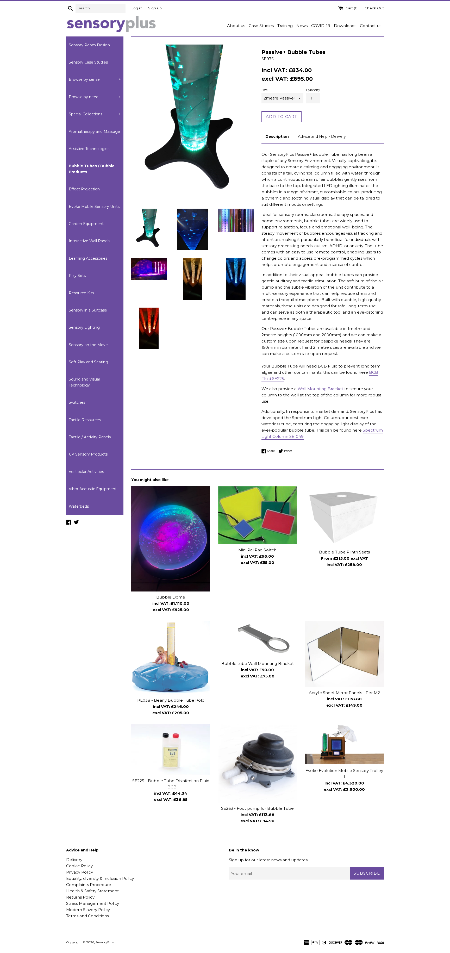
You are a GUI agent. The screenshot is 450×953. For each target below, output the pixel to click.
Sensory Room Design (89, 45)
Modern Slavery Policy (88, 909)
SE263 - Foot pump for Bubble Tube (257, 808)
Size (264, 90)
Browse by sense (95, 79)
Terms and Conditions (87, 915)
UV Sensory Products (88, 454)
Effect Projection (84, 189)
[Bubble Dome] (170, 538)
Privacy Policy (79, 872)
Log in (136, 8)
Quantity (313, 90)
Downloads (345, 25)
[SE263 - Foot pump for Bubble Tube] (257, 763)
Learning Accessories (88, 258)
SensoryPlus (105, 942)
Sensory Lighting (84, 327)
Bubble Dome (170, 597)
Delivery (74, 859)
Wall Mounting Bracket (320, 388)
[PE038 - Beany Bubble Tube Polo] (170, 658)
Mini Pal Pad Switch (257, 549)
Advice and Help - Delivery (322, 136)
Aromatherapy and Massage (94, 131)
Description (277, 136)
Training (285, 25)
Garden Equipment (86, 223)
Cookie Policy (79, 865)
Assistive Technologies (89, 148)
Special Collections (95, 114)
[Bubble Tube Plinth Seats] (344, 516)
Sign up (155, 8)
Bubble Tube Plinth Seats (344, 552)
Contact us (370, 25)
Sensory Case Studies (88, 62)
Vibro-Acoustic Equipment (93, 489)
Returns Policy (80, 897)
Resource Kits (81, 293)
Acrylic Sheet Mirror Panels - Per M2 (344, 692)
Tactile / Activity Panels (90, 437)
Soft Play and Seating (88, 362)
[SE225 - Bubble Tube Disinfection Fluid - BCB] (170, 749)
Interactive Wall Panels (89, 241)
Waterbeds (79, 506)
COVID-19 (320, 25)
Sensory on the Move (88, 344)
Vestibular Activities (86, 471)
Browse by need (95, 97)
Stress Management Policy (92, 903)
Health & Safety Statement (92, 890)
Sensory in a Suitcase (88, 310)
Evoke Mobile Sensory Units (94, 206)
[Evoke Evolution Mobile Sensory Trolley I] (344, 744)
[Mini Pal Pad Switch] (257, 515)
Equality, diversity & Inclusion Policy (100, 878)
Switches (77, 402)
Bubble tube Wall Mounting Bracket (257, 663)
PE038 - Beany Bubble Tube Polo (170, 700)
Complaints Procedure (88, 884)
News (302, 25)
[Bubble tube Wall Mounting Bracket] (257, 639)
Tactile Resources (85, 420)
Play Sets (77, 275)
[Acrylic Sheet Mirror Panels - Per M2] (344, 654)
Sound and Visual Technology (84, 382)
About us (236, 25)
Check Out (374, 8)
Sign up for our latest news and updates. (268, 859)
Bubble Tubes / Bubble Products (92, 169)
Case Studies (261, 25)
